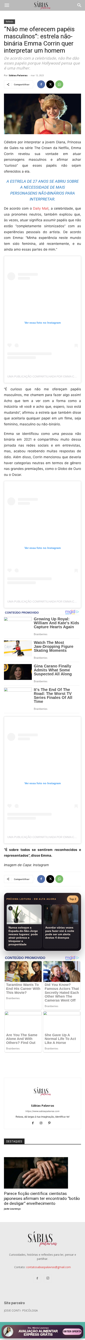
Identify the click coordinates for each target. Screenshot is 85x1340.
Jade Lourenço (12, 1208)
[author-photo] (42, 1100)
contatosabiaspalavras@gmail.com (48, 1267)
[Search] (79, 5)
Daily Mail (40, 208)
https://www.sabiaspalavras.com (43, 1111)
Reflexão (9, 21)
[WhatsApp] (59, 84)
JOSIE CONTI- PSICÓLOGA (21, 1310)
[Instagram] (42, 1123)
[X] (50, 84)
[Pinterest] (51, 1123)
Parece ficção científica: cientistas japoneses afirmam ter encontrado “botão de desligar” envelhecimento (42, 1198)
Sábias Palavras (18, 75)
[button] (6, 5)
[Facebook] (41, 84)
